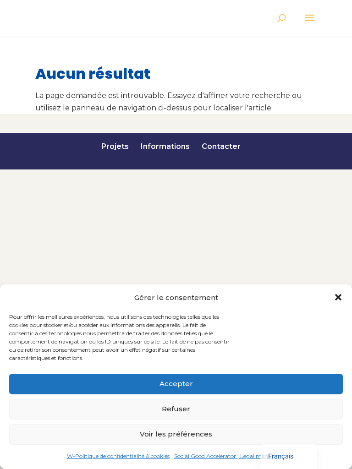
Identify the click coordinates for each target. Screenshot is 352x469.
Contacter (221, 146)
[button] (338, 297)
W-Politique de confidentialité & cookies (118, 456)
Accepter (176, 383)
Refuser (176, 408)
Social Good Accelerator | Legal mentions (227, 456)
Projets (115, 146)
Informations (165, 146)
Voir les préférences (176, 434)
